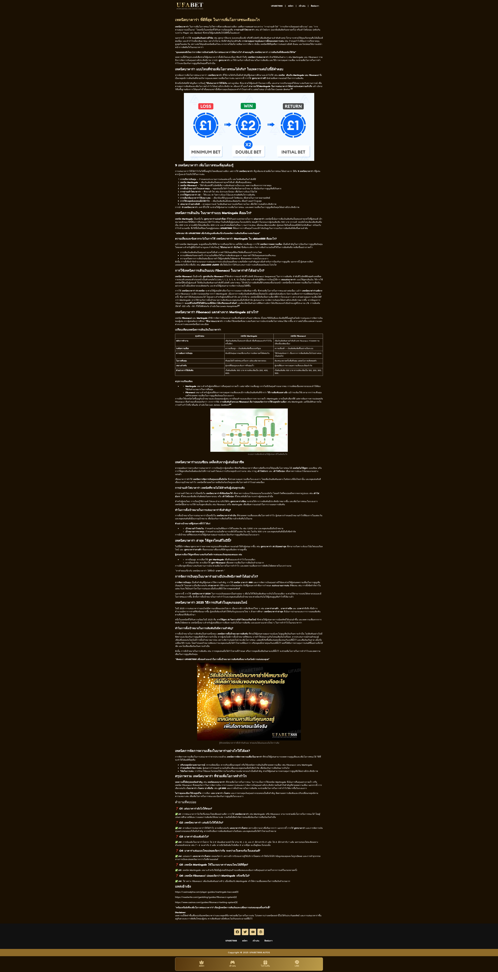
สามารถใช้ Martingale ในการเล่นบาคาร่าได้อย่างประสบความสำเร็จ (280, 86)
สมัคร (290, 6)
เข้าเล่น (302, 6)
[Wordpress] (260, 932)
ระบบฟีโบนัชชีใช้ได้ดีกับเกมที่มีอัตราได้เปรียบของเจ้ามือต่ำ (210, 303)
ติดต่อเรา (315, 6)
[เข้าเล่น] (232, 962)
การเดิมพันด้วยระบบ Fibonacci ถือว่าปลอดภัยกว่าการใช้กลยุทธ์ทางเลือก (253, 401)
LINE (297, 965)
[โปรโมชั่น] (265, 962)
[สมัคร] (201, 962)
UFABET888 (277, 6)
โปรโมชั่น (265, 965)
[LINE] (297, 962)
